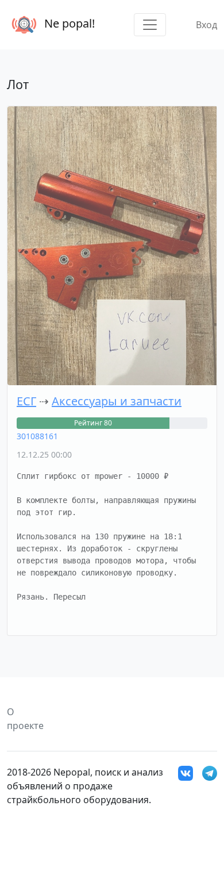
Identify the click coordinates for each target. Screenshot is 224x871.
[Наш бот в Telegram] (209, 772)
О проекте (25, 718)
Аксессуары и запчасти (116, 401)
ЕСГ (26, 401)
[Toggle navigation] (150, 24)
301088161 (37, 436)
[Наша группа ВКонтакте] (185, 772)
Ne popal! (68, 23)
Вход (206, 24)
